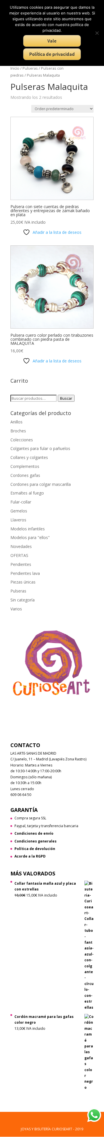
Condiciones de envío (33, 833)
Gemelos (18, 511)
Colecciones (21, 439)
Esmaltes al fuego (27, 493)
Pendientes (20, 564)
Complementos (24, 466)
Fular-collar (20, 502)
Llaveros (18, 520)
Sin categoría (22, 600)
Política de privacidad (52, 54)
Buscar (66, 398)
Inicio (14, 68)
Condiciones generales (35, 841)
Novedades (21, 546)
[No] (97, 33)
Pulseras (30, 68)
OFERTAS (19, 555)
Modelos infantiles (27, 529)
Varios (16, 609)
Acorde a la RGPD (30, 856)
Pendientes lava (25, 573)
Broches (18, 431)
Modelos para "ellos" (30, 537)
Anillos (16, 422)
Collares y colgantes (29, 457)
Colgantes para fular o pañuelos (40, 448)
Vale (52, 41)
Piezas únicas (23, 582)
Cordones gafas (25, 475)
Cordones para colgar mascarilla (40, 484)
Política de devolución (34, 848)
